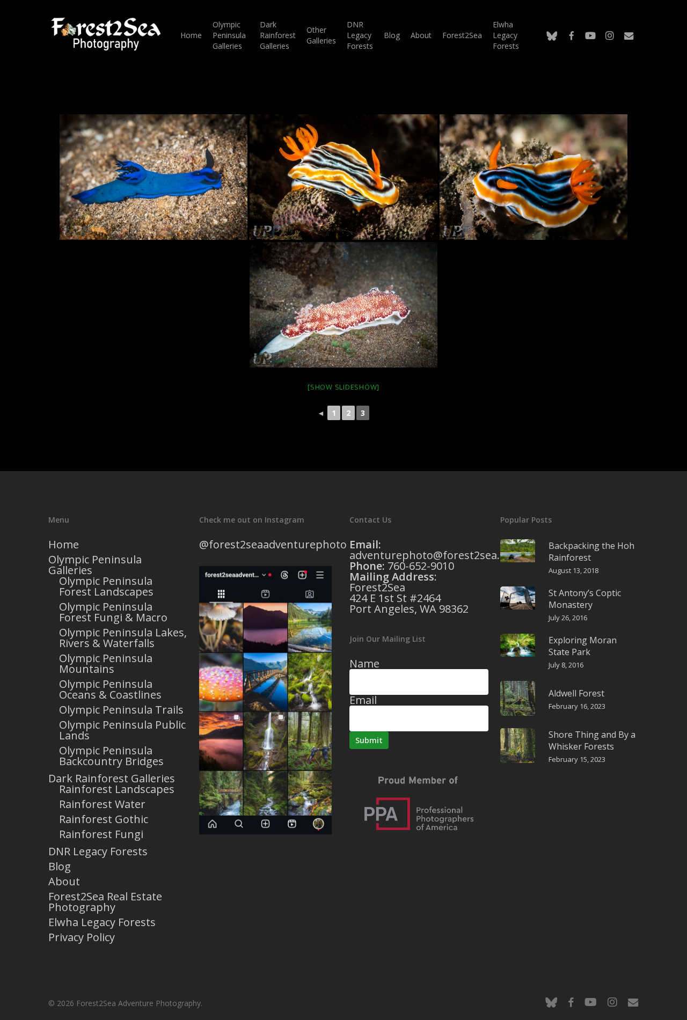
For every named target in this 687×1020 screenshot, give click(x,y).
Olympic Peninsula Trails (121, 710)
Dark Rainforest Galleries (111, 778)
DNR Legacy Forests (98, 851)
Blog (59, 866)
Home (63, 544)
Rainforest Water (102, 804)
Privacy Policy (81, 937)
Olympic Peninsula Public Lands (122, 730)
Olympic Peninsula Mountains (105, 663)
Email (363, 700)
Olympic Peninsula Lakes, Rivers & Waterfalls (123, 638)
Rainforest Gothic (103, 819)
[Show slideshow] (343, 387)
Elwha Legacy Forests (102, 922)
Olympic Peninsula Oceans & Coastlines (110, 689)
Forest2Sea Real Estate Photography (105, 902)
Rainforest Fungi (101, 834)
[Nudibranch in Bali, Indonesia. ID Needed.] (153, 177)
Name (364, 663)
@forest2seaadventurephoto (273, 544)
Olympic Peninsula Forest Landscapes (106, 586)
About (64, 881)
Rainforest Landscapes (116, 789)
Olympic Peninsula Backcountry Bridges (111, 756)
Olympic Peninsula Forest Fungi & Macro (113, 612)
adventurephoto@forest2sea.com (435, 555)
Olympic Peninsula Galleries (95, 565)
